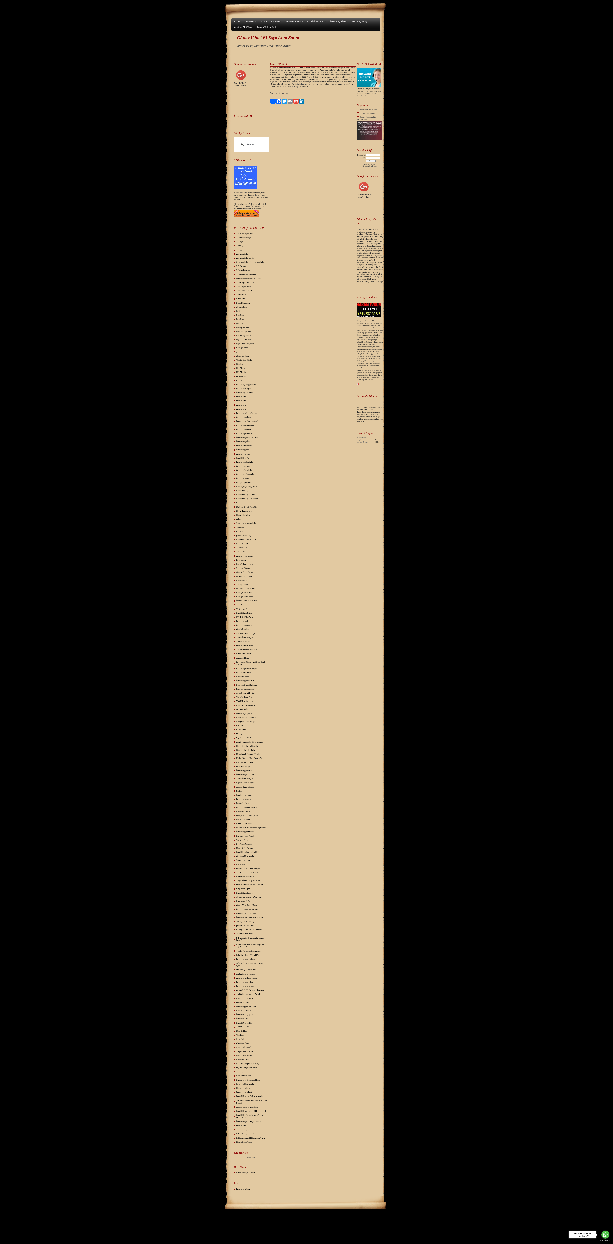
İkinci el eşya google (244, 713)
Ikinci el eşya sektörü (244, 1092)
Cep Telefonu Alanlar (244, 738)
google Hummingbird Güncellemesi (249, 742)
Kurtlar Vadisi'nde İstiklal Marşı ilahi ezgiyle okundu (250, 945)
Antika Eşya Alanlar (243, 287)
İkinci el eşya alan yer (244, 795)
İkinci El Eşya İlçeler (338, 21)
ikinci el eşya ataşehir (244, 625)
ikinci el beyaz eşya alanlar (246, 384)
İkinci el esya (362, 229)
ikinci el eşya (241, 397)
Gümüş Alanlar (242, 348)
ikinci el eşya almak (243, 429)
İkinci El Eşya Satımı (244, 613)
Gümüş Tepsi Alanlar (244, 360)
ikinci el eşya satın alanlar (245, 959)
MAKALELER (242, 544)
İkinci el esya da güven (245, 393)
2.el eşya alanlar (242, 254)
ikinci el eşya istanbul (244, 446)
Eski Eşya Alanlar (243, 327)
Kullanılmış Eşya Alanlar (245, 495)
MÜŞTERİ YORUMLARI (246, 507)
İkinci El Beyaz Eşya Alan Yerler (248, 278)
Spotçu (239, 791)
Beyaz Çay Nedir (242, 803)
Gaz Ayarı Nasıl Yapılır (245, 856)
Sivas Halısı (240, 1039)
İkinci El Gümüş (242, 458)
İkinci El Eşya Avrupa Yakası (247, 438)
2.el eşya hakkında (243, 270)
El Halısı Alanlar (242, 677)
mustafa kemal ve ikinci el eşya (248, 868)
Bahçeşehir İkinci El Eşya (246, 913)
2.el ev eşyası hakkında (245, 282)
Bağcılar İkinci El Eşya (245, 783)
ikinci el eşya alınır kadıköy (246, 807)
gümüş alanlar (241, 352)
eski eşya (239, 323)
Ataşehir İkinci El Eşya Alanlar (248, 881)
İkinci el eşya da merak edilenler (248, 1080)
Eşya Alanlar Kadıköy (244, 339)
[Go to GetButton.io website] (605, 1241)
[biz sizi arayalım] (369, 86)
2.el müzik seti (241, 548)
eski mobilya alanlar (243, 335)
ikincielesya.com (242, 605)
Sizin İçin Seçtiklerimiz (245, 689)
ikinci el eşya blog (243, 1189)
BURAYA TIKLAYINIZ (366, 94)
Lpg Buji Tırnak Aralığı (245, 836)
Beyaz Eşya (240, 299)
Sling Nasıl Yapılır (243, 889)
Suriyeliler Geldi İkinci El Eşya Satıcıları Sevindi (251, 1101)
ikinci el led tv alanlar (244, 470)
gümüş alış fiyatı (242, 356)
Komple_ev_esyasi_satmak (246, 486)
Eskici (238, 311)
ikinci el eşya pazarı (243, 1130)
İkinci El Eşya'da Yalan (245, 775)
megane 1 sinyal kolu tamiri (246, 1068)
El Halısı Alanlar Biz (244, 811)
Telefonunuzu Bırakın (294, 21)
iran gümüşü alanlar (243, 482)
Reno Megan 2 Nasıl (244, 901)
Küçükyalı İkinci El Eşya (369, 138)
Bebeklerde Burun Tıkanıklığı (247, 955)
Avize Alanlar (241, 295)
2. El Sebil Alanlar (243, 641)
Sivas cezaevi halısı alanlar (246, 523)
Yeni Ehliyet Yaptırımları (245, 701)
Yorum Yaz (283, 93)
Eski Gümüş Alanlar (244, 331)
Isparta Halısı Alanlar (244, 1055)
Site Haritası (251, 1157)
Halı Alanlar (240, 368)
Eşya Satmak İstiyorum (245, 344)
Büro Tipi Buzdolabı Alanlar (247, 685)
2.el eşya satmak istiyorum (246, 274)
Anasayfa (237, 21)
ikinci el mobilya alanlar (245, 474)
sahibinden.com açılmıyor (246, 974)
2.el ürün (368, 340)
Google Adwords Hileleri (245, 750)
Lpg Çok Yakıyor (243, 840)
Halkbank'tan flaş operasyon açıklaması (251, 828)
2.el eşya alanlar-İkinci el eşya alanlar (250, 262)
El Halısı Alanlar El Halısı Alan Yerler (250, 1138)
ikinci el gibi (372, 361)
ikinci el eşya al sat (243, 621)
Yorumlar (273, 93)
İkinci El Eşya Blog (359, 21)
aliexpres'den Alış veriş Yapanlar (248, 897)
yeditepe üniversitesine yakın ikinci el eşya (250, 964)
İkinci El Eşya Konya (244, 893)
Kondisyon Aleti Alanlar (243, 27)
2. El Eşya (240, 246)
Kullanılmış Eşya (242, 490)
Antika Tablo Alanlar (244, 291)
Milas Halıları (241, 1031)
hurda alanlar (241, 376)
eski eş (242, 193)
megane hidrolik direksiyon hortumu (250, 990)
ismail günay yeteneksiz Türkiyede (249, 929)
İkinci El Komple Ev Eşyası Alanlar (249, 1096)
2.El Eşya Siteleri (242, 584)
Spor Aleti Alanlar (243, 860)
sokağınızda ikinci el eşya (245, 721)
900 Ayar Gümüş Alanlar (245, 588)
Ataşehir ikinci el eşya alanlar (247, 1107)
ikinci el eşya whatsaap (245, 986)
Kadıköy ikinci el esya (244, 564)
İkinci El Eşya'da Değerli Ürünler (248, 1121)
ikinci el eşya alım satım (245, 425)
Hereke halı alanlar (243, 1088)
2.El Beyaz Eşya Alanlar (245, 233)
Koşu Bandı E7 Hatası (244, 998)
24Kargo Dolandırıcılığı (245, 921)
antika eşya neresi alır (244, 1072)
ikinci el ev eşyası (243, 454)
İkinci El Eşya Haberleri (245, 681)
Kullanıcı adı (361, 155)
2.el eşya (258, 195)
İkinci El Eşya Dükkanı (245, 832)
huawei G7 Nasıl (242, 1002)
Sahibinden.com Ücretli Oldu (370, 142)
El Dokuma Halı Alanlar (245, 877)
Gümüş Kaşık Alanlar (244, 597)
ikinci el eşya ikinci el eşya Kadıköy (249, 885)
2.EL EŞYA (240, 552)
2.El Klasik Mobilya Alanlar (246, 650)
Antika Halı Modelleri (244, 1047)
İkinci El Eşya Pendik (244, 770)
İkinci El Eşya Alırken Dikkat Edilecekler (251, 1111)
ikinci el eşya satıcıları (244, 982)
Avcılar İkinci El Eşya (244, 637)
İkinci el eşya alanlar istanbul (247, 421)
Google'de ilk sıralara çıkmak (247, 815)
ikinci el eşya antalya (244, 433)
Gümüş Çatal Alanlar (244, 592)
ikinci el (239, 380)
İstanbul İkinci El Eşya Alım (246, 601)
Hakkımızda (251, 21)
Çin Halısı (240, 1035)
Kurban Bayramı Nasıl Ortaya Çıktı (249, 758)
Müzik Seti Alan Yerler (245, 617)
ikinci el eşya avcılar (243, 673)
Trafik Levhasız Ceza (244, 697)
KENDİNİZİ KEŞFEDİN (246, 539)
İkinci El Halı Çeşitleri (244, 1014)
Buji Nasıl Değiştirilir (244, 844)
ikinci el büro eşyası (243, 388)
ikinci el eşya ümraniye (368, 134)
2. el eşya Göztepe (243, 568)
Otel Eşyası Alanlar (243, 734)
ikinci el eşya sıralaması (245, 646)
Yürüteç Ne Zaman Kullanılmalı (248, 951)
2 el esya (239, 242)
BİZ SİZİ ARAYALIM (316, 21)
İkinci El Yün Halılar (244, 1023)
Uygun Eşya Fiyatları (244, 609)
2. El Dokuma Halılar (244, 1027)
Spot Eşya (240, 527)
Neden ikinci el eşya (243, 515)
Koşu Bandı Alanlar (243, 1010)
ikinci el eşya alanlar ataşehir (247, 668)
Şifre (364, 158)
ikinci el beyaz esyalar (244, 556)
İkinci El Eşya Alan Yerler (246, 1006)
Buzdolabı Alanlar (243, 303)
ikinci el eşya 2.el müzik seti (246, 413)
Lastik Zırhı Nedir (243, 819)
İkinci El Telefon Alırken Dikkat (248, 852)
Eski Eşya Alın (241, 580)
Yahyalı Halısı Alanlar (244, 1051)
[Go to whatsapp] (605, 1235)
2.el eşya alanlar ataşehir (245, 258)
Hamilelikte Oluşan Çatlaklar (247, 746)
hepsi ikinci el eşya (243, 766)
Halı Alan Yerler (242, 372)
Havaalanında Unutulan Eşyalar (248, 754)
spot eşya (239, 531)
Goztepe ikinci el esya (244, 572)
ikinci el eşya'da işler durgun (247, 909)
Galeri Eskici (241, 730)
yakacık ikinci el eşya (244, 535)
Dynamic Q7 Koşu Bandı (246, 970)
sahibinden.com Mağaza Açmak (248, 994)
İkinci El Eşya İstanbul (244, 441)
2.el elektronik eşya (243, 237)
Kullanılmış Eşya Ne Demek (247, 499)
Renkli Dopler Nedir (244, 823)
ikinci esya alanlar (243, 478)
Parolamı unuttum (370, 164)
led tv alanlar (241, 503)
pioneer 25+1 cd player (245, 926)
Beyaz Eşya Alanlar (243, 654)
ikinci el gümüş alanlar (244, 462)
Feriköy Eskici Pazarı (244, 576)
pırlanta (239, 519)
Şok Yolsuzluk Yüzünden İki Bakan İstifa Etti (250, 939)
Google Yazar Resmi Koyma (247, 905)
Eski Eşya (240, 315)
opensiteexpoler (242, 709)
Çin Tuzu (239, 726)
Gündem (239, 364)
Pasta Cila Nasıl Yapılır (245, 1084)
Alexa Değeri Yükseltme (245, 693)
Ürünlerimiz (276, 21)
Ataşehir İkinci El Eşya (245, 787)
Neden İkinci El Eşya (244, 511)
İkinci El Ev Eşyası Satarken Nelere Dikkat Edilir (249, 1116)
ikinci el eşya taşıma (243, 799)
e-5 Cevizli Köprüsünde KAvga (248, 1064)
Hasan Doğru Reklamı (244, 848)
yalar (247, 193)
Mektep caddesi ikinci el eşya (247, 717)
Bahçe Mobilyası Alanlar (267, 27)
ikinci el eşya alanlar (243, 417)
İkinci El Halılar (242, 1019)
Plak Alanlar (241, 864)
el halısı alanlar (241, 307)
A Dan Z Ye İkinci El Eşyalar (247, 872)
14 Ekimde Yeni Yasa (244, 934)
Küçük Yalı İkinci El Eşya (246, 705)
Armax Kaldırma (242, 658)
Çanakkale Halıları (243, 1043)
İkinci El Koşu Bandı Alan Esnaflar (249, 917)
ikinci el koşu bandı (243, 466)
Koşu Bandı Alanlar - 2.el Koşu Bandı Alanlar (250, 663)
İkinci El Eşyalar (242, 450)
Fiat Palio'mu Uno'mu (244, 762)
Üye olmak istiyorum (370, 166)
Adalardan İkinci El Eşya (245, 633)
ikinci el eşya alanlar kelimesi (247, 978)
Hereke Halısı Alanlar (244, 1142)
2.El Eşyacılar (241, 266)
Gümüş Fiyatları (242, 629)
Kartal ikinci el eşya (243, 1076)
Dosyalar (263, 21)
